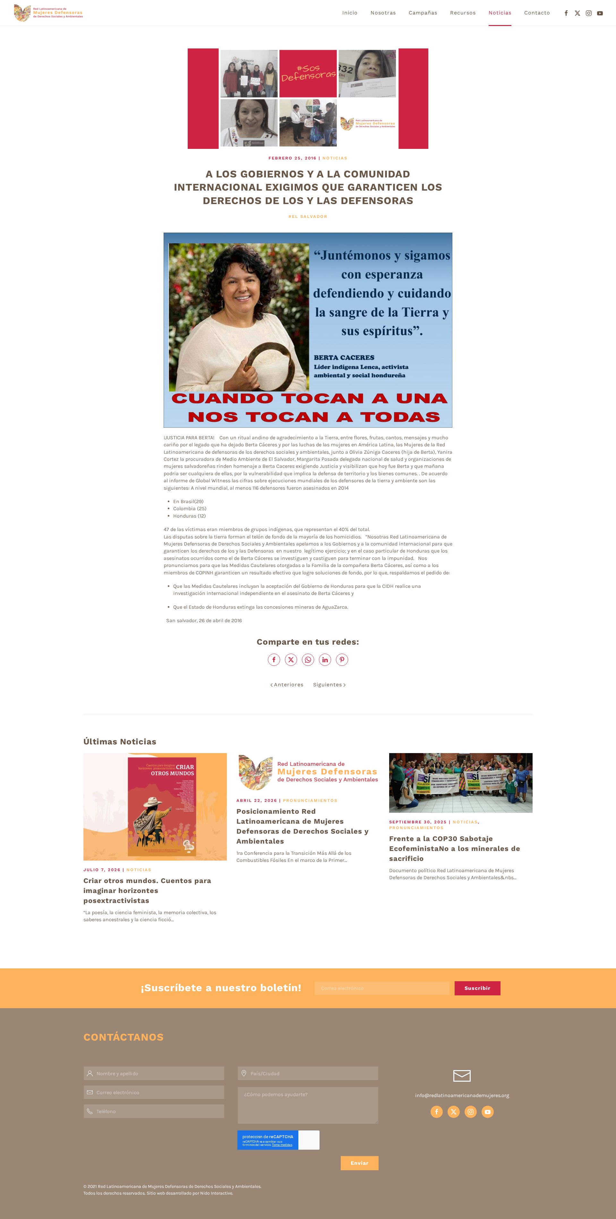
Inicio (350, 13)
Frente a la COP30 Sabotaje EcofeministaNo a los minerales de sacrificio (454, 849)
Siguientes (327, 685)
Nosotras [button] (383, 13)
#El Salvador (308, 216)
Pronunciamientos (310, 800)
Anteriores (289, 685)
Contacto (537, 13)
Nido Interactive (216, 1193)
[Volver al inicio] (63, 13)
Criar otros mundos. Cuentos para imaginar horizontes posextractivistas (147, 891)
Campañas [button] (423, 13)
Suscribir (478, 988)
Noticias (500, 13)
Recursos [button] (463, 13)
